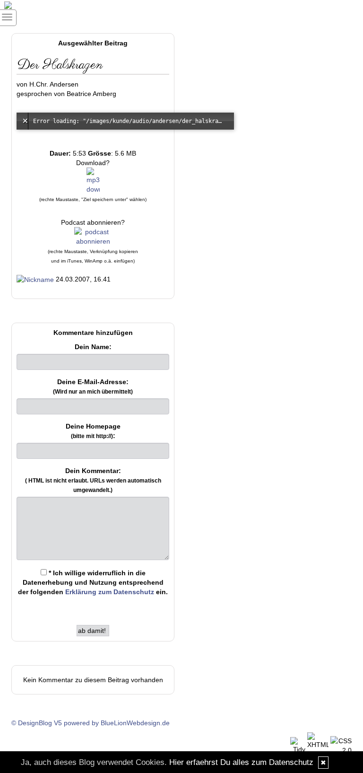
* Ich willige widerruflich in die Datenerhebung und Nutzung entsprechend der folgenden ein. (93, 582)
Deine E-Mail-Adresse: (93, 386)
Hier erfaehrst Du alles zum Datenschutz (241, 762)
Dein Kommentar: (93, 480)
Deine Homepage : (93, 430)
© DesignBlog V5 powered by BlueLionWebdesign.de (90, 723)
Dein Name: (93, 347)
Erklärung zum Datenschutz (109, 592)
